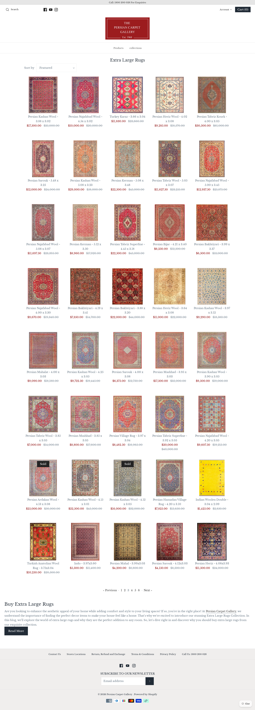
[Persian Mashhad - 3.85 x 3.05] (85, 414)
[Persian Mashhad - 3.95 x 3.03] (170, 350)
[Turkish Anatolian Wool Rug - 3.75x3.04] (43, 542)
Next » (148, 590)
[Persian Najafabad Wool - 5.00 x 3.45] (212, 159)
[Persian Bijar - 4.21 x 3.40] (170, 222)
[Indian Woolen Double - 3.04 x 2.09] (212, 478)
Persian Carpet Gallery (221, 611)
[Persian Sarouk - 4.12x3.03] (170, 542)
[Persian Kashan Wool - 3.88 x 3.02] (43, 95)
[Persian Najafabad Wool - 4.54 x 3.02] (85, 95)
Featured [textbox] (45, 67)
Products (118, 48)
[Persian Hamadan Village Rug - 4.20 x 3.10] (170, 478)
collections (135, 48)
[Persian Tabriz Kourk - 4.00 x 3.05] (212, 95)
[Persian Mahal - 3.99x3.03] (127, 542)
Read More (16, 631)
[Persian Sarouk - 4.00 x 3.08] (127, 350)
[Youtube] (50, 9)
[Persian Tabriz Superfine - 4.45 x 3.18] (127, 222)
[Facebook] (45, 9)
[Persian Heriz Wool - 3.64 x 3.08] (170, 286)
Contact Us (55, 654)
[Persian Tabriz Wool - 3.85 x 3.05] (43, 414)
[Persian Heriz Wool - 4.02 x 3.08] (170, 95)
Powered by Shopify (145, 694)
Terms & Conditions (142, 654)
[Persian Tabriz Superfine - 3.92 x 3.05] (170, 414)
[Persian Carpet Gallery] (127, 28)
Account (224, 9)
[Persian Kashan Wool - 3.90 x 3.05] (212, 350)
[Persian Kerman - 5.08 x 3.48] (127, 159)
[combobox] (56, 68)
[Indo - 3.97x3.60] (85, 542)
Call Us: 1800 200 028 (194, 654)
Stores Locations (76, 654)
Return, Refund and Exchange (108, 654)
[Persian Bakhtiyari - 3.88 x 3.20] (127, 286)
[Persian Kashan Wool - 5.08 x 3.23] (85, 159)
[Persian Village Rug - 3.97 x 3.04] (127, 414)
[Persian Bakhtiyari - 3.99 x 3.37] (212, 222)
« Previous (110, 590)
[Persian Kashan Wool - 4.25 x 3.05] (85, 350)
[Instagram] (56, 9)
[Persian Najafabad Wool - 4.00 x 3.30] (43, 286)
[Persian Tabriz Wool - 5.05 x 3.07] (170, 159)
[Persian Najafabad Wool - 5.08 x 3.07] (43, 222)
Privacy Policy (168, 654)
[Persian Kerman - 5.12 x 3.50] (85, 222)
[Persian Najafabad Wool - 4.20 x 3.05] (212, 414)
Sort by (29, 67)
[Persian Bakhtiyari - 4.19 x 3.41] (85, 286)
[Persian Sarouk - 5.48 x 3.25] (43, 159)
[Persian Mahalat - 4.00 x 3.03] (43, 350)
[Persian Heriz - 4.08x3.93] (212, 542)
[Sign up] (150, 681)
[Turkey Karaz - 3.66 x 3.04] (127, 95)
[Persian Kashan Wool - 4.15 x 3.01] (85, 478)
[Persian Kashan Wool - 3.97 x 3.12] (212, 286)
